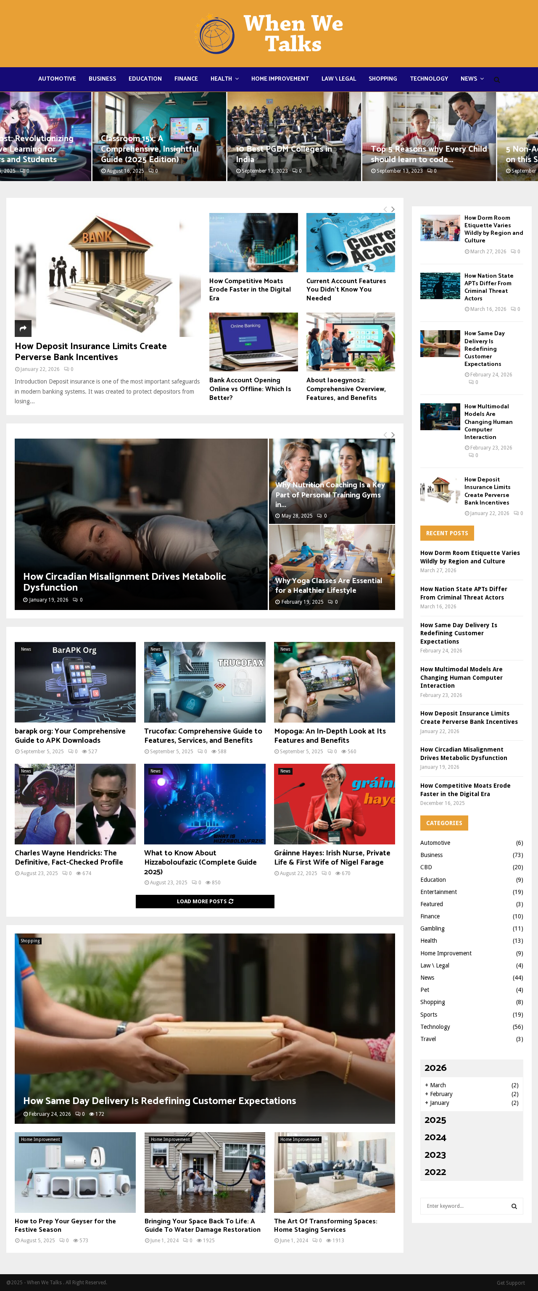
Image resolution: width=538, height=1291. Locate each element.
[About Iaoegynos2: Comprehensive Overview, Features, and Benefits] (350, 342)
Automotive (57, 79)
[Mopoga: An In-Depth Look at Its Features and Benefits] (334, 682)
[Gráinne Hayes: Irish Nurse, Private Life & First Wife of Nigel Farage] (334, 804)
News (469, 79)
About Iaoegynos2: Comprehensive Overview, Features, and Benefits (346, 389)
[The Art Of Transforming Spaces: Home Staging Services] (334, 1172)
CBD (426, 867)
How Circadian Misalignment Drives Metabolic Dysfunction (124, 582)
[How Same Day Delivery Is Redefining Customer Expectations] (205, 1028)
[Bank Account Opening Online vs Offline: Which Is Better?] (253, 342)
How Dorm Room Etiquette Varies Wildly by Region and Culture (493, 229)
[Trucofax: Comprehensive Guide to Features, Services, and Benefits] (204, 682)
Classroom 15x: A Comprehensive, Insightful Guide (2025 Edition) (57, 149)
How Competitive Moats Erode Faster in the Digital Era (250, 290)
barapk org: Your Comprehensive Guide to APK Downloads (70, 736)
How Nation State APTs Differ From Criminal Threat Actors (489, 287)
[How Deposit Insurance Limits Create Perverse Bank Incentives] (108, 275)
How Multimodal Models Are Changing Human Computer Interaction (488, 422)
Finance (186, 79)
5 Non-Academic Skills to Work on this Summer (471, 154)
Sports (428, 1014)
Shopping (383, 79)
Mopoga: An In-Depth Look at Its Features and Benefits (330, 736)
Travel (428, 1039)
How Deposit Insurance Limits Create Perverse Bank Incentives (91, 352)
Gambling (432, 928)
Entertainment (438, 892)
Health (221, 79)
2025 (435, 1120)
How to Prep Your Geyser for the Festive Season (65, 1226)
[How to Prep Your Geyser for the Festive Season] (75, 1172)
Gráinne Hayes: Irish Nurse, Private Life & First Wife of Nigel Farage (332, 858)
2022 (435, 1172)
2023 (435, 1155)
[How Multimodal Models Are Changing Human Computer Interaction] (440, 416)
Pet (424, 989)
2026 (436, 1068)
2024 (435, 1137)
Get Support (511, 1283)
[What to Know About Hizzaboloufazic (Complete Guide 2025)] (204, 804)
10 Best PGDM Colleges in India (191, 154)
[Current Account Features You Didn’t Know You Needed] (350, 242)
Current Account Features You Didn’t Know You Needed (346, 290)
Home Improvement (280, 79)
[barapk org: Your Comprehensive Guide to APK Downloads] (75, 682)
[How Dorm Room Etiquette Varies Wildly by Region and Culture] (440, 228)
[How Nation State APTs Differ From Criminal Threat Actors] (440, 286)
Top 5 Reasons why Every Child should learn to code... (336, 154)
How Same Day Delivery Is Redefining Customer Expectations (159, 1101)
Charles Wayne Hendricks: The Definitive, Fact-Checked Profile (69, 858)
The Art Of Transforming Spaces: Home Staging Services (325, 1226)
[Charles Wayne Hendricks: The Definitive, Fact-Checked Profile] (75, 804)
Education (145, 79)
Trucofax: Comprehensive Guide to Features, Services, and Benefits (203, 736)
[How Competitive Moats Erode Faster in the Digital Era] (253, 242)
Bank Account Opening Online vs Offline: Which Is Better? (250, 389)
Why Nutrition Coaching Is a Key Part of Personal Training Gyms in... (330, 495)
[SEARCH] (514, 1206)
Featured (431, 904)
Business (102, 79)
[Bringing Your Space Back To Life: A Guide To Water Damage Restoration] (205, 1172)
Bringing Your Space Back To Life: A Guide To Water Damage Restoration (203, 1226)
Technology (429, 79)
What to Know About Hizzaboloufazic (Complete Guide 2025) (200, 862)
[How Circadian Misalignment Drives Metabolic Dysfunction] (141, 524)
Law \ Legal (339, 79)
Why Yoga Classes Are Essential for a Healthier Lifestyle (328, 586)
